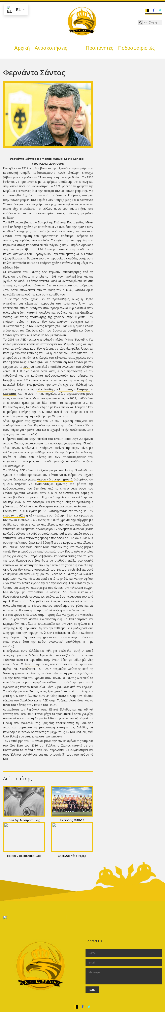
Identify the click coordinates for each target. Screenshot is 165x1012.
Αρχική (22, 48)
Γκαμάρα (83, 389)
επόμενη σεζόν (14, 515)
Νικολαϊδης (45, 389)
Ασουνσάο (66, 493)
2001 (26, 367)
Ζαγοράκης (32, 664)
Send (92, 989)
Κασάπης (9, 394)
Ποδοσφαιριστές (136, 48)
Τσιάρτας (66, 389)
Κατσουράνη (78, 619)
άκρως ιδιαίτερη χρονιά (55, 479)
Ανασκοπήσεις (51, 48)
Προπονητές (99, 48)
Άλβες (85, 493)
